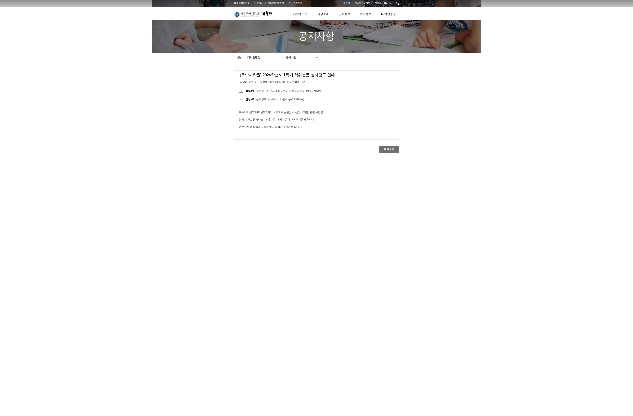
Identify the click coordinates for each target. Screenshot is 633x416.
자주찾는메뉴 (381, 3)
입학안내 (258, 3)
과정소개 (323, 14)
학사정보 (365, 14)
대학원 (266, 13)
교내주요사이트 (362, 3)
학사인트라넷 (295, 3)
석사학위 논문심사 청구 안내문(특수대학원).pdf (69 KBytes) (289, 91)
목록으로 (389, 149)
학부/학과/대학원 (276, 3)
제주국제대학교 (242, 3)
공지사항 (291, 57)
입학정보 (344, 14)
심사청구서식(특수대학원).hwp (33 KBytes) (280, 99)
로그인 (346, 3)
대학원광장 (388, 14)
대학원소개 (300, 14)
